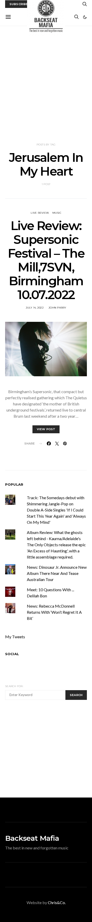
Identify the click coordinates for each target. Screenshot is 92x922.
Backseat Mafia (32, 838)
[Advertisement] (46, 84)
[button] (85, 17)
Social (12, 654)
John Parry (57, 307)
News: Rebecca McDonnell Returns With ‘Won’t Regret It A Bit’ (54, 612)
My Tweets (15, 636)
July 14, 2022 (35, 307)
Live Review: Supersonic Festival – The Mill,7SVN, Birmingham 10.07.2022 (46, 260)
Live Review (40, 212)
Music (56, 212)
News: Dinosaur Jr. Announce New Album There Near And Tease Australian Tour (57, 573)
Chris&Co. (57, 902)
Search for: (14, 686)
